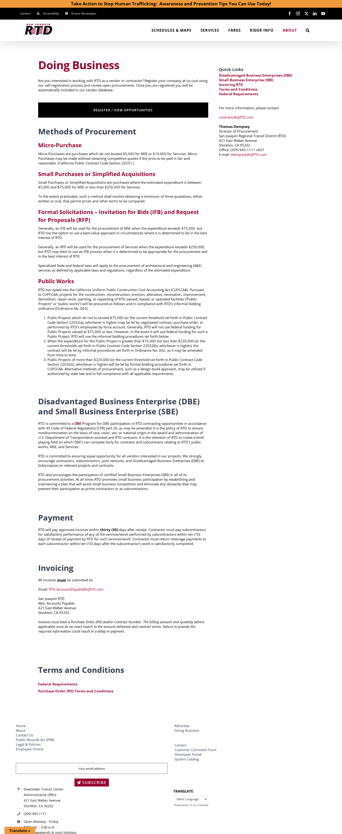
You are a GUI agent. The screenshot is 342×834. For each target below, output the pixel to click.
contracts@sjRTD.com (236, 117)
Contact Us (24, 735)
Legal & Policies (29, 744)
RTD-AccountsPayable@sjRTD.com (76, 589)
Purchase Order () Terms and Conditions (75, 691)
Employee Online (29, 749)
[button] (308, 30)
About (20, 730)
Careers (180, 745)
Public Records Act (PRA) (35, 739)
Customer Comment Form (195, 749)
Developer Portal (187, 754)
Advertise (181, 725)
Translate (202, 805)
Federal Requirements (57, 684)
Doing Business (186, 730)
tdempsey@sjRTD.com (249, 154)
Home (21, 725)
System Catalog (186, 759)
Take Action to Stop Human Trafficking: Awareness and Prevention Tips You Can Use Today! (171, 4)
